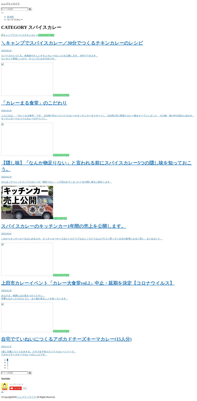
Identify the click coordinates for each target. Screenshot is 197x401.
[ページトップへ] (2, 392)
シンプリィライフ (10, 3)
